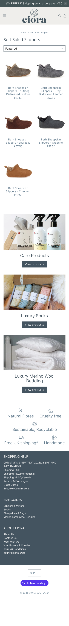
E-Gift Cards (11, 484)
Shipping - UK (12, 469)
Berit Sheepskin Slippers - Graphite (51, 141)
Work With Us (11, 541)
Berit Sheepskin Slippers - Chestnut (18, 189)
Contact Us (10, 537)
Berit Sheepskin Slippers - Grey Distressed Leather (51, 91)
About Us (9, 534)
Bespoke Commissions (16, 488)
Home (23, 33)
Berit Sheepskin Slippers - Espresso (18, 141)
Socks (7, 509)
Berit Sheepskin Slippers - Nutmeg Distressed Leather (18, 91)
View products (34, 264)
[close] (65, 3)
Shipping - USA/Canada (17, 477)
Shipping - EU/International (19, 473)
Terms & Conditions (15, 548)
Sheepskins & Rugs (15, 513)
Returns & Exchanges (16, 481)
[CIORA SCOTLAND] (34, 16)
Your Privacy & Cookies (17, 545)
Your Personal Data (14, 552)
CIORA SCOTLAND (38, 592)
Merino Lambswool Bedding (20, 516)
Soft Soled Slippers (39, 33)
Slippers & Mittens (14, 505)
